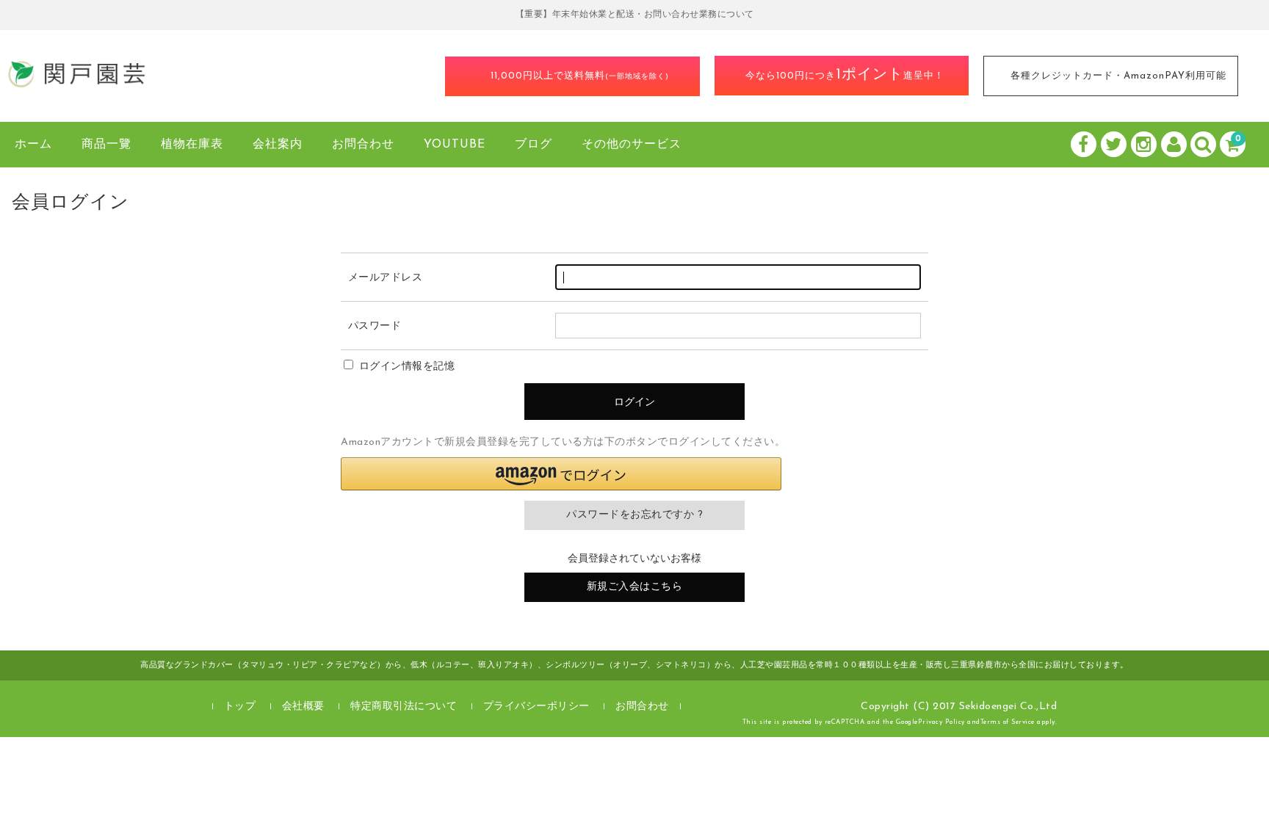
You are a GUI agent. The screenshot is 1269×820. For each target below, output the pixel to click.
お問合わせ (363, 144)
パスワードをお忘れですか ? (634, 514)
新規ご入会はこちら (635, 586)
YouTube (454, 144)
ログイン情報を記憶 (405, 366)
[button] (561, 473)
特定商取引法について (403, 706)
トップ (240, 706)
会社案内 (278, 144)
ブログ (533, 144)
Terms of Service (1007, 722)
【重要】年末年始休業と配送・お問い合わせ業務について (635, 14)
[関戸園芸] (77, 84)
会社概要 (303, 706)
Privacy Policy (941, 722)
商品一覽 (106, 144)
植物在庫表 (192, 144)
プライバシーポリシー (536, 706)
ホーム (33, 144)
